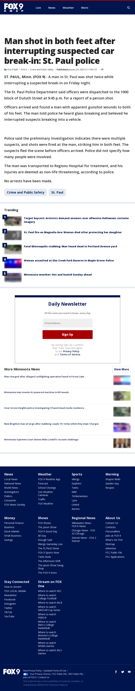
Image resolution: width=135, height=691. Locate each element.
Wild (74, 492)
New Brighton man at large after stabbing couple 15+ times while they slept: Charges (51, 423)
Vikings (75, 479)
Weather (45, 474)
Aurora (75, 508)
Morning (112, 474)
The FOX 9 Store (47, 572)
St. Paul (57, 192)
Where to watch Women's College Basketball (48, 635)
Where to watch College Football (47, 597)
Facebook (9, 599)
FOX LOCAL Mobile (15, 591)
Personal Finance (14, 523)
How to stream (12, 586)
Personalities (112, 531)
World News (11, 487)
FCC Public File (113, 552)
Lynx (74, 500)
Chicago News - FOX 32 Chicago (83, 532)
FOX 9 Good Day (47, 531)
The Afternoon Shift (49, 561)
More (84, 7)
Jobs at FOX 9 (113, 535)
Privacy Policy (71, 351)
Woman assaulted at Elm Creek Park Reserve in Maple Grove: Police (69, 260)
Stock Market (11, 531)
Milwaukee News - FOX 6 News (82, 524)
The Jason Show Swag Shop (50, 567)
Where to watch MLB (50, 602)
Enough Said (45, 540)
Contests (110, 527)
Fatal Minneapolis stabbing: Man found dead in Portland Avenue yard (70, 246)
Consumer (10, 500)
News (8, 474)
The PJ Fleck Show (48, 548)
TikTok (8, 612)
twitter (123, 672)
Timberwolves (80, 496)
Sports (77, 474)
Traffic (41, 499)
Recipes (109, 487)
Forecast (43, 483)
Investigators (11, 492)
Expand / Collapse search (129, 8)
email (129, 672)
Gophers (76, 483)
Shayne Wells (112, 479)
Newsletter (10, 595)
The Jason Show (47, 527)
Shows (43, 518)
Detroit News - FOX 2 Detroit (84, 539)
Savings (8, 540)
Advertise (110, 548)
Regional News (83, 518)
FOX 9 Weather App (49, 479)
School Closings (47, 487)
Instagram (10, 603)
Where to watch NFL (50, 591)
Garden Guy (112, 483)
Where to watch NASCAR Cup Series (49, 608)
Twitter (8, 608)
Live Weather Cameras (45, 493)
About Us (112, 518)
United (75, 504)
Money (9, 518)
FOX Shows (44, 523)
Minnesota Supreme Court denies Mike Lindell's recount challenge (41, 439)
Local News (11, 479)
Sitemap (110, 544)
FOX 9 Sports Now (48, 552)
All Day (42, 535)
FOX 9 (24, 69)
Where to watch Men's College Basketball (47, 625)
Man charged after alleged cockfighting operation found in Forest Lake (44, 376)
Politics (8, 496)
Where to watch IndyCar (47, 616)
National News (12, 483)
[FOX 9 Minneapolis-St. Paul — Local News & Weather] (15, 7)
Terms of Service (70, 354)
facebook (116, 672)
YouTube (9, 616)
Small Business (12, 535)
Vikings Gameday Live (50, 544)
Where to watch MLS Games (50, 652)
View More (121, 369)
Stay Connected (16, 582)
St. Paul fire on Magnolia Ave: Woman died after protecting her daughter (73, 232)
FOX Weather (45, 503)
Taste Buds (44, 556)
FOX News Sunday (14, 504)
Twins (75, 487)
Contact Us (111, 523)
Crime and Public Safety (41, 69)
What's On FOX (114, 540)
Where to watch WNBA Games (47, 644)
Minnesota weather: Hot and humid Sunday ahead (58, 274)
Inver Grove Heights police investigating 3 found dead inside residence (44, 407)
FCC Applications (114, 556)
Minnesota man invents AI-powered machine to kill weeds (36, 392)
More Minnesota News (22, 369)
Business (9, 527)
